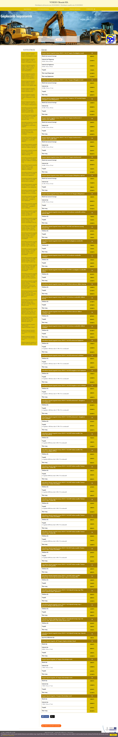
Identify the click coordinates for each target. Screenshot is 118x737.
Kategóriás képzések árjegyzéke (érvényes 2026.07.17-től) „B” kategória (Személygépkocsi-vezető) (29, 55)
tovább (59, 39)
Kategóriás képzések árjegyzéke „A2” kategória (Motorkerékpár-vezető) (28, 338)
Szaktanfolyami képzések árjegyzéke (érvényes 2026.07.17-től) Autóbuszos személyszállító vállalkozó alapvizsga (29, 152)
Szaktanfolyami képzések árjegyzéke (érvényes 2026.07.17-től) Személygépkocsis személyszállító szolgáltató (29, 124)
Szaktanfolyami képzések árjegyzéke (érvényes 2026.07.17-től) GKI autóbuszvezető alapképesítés (29, 174)
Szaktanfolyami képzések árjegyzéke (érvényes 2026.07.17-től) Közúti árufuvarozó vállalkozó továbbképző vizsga (29, 159)
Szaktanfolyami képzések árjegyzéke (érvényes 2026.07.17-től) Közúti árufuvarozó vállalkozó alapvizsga (29, 146)
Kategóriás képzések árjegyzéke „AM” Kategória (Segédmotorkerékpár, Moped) (28, 326)
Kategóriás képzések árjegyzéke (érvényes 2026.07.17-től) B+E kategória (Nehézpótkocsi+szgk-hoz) (28, 96)
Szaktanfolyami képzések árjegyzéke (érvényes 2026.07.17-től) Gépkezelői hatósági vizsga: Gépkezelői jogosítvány (29, 319)
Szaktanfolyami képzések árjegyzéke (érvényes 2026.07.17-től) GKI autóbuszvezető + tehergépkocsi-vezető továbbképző (29, 205)
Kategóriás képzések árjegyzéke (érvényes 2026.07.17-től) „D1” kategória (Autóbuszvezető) (28, 90)
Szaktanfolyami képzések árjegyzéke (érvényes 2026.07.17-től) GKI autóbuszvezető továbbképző (29, 180)
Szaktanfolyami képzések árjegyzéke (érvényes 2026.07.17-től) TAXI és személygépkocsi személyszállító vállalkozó (29, 139)
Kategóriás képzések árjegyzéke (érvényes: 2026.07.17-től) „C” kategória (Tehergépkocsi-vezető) (29, 61)
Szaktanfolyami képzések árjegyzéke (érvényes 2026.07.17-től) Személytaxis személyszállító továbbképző (29, 132)
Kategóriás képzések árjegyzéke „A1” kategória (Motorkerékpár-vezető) (28, 332)
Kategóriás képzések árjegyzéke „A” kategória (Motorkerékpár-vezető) (29, 343)
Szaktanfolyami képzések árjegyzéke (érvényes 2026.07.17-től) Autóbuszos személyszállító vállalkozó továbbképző (29, 167)
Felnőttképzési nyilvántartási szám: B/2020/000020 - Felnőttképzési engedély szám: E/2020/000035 (59, 3)
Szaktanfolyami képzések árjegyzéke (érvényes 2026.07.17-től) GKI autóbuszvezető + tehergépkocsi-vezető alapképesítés (29, 198)
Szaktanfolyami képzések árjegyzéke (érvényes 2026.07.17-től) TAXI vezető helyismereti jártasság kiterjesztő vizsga (29, 117)
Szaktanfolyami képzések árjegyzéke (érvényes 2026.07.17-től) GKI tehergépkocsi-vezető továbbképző (29, 192)
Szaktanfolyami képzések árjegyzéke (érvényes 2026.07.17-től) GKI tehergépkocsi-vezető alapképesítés (29, 186)
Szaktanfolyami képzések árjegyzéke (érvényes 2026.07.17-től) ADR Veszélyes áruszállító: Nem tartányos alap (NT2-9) (29, 213)
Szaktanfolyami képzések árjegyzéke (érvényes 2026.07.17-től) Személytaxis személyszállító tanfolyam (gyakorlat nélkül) (29, 110)
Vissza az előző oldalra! (52, 725)
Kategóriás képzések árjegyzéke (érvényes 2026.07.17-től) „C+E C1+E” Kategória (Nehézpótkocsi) (29, 103)
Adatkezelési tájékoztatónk (8, 735)
